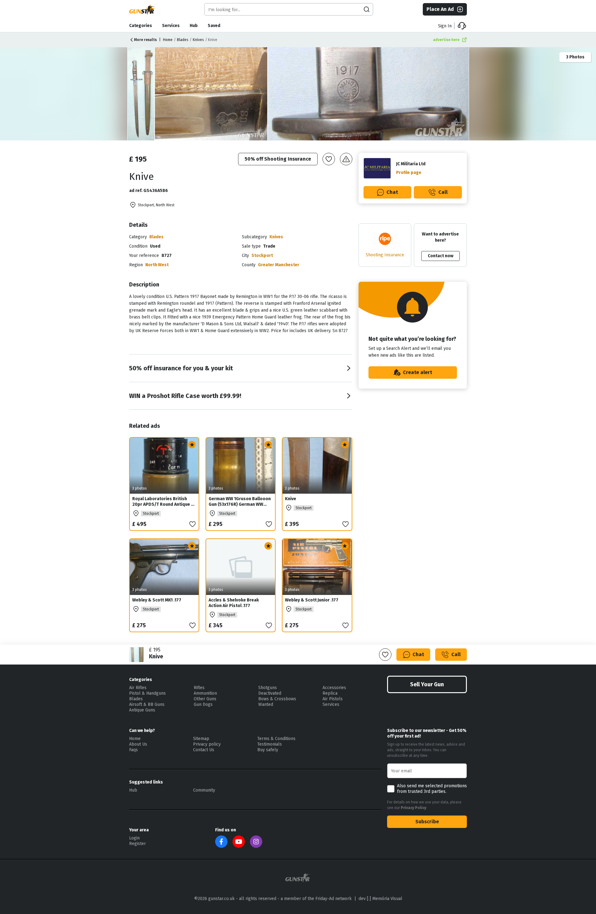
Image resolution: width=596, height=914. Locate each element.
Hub (194, 25)
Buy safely (267, 749)
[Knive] (211, 93)
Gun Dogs (203, 704)
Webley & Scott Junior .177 (311, 600)
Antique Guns (142, 710)
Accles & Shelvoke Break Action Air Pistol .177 (234, 602)
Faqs (133, 749)
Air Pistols (333, 698)
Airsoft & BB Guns (147, 704)
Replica (330, 693)
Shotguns (267, 687)
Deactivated (269, 693)
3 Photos (575, 57)
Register (137, 843)
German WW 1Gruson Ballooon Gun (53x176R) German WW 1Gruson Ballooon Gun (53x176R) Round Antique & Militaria (240, 510)
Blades (182, 40)
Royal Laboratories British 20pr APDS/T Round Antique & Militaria (163, 504)
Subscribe (427, 822)
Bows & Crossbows (277, 698)
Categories (140, 25)
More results (145, 40)
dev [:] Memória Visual (380, 898)
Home (168, 40)
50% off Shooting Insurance (278, 159)
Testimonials (269, 744)
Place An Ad (440, 9)
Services (171, 25)
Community (204, 790)
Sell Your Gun (427, 684)
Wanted (265, 704)
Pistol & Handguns (147, 693)
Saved (214, 25)
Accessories (334, 687)
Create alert (417, 372)
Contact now (440, 255)
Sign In (445, 26)
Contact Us (203, 749)
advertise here (446, 40)
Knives (198, 40)
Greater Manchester (278, 264)
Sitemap (201, 738)
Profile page (408, 172)
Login (134, 838)
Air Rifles (138, 687)
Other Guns (205, 698)
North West (157, 264)
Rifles (199, 687)
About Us (138, 744)
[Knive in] (141, 93)
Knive (290, 498)
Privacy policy (207, 744)
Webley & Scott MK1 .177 (156, 600)
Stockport (262, 255)
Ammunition (205, 693)
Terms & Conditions (276, 738)
